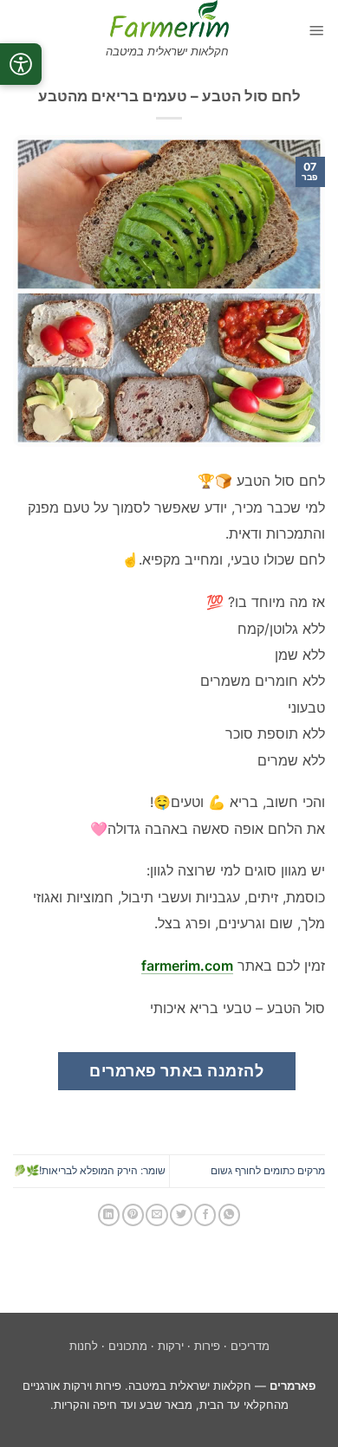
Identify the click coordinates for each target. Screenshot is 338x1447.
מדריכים (250, 1346)
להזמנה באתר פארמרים (176, 1071)
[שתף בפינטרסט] (133, 1215)
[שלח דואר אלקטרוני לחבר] (156, 1215)
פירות (207, 1346)
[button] (317, 30)
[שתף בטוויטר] (181, 1215)
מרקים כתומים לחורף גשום (268, 1170)
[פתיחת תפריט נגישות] (21, 64)
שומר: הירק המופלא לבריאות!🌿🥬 (89, 1170)
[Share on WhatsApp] (229, 1215)
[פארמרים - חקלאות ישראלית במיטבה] (169, 18)
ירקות (171, 1346)
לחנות (83, 1346)
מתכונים (127, 1346)
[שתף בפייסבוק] (205, 1215)
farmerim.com (187, 965)
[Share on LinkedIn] (109, 1215)
